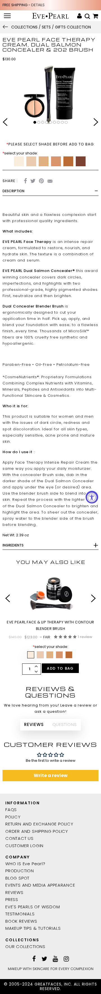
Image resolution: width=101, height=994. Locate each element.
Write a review (51, 775)
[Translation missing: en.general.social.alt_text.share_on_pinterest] (41, 181)
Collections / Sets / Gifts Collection (51, 27)
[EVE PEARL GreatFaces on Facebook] (34, 959)
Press (11, 899)
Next (96, 122)
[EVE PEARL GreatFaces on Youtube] (55, 959)
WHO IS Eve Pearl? (25, 864)
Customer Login (24, 846)
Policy (13, 817)
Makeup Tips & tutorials (33, 928)
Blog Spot (17, 878)
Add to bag (60, 668)
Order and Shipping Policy (36, 831)
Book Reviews (21, 921)
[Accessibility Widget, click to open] (92, 497)
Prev (5, 122)
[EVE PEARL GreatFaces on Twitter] (44, 959)
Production (19, 871)
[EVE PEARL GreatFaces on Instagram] (66, 959)
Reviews (14, 892)
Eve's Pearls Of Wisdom (32, 907)
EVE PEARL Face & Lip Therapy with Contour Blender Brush (50, 625)
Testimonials (20, 914)
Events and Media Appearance (40, 885)
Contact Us (19, 838)
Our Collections (25, 946)
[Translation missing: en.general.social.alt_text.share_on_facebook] (25, 181)
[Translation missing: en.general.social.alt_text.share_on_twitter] (33, 181)
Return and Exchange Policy (39, 824)
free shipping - (24, 5)
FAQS (11, 810)
